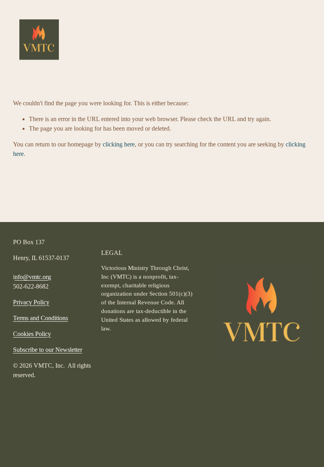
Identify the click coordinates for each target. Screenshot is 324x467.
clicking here (119, 144)
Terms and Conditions (40, 318)
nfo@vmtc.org (33, 276)
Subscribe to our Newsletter (47, 349)
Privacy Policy (31, 302)
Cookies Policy (32, 333)
